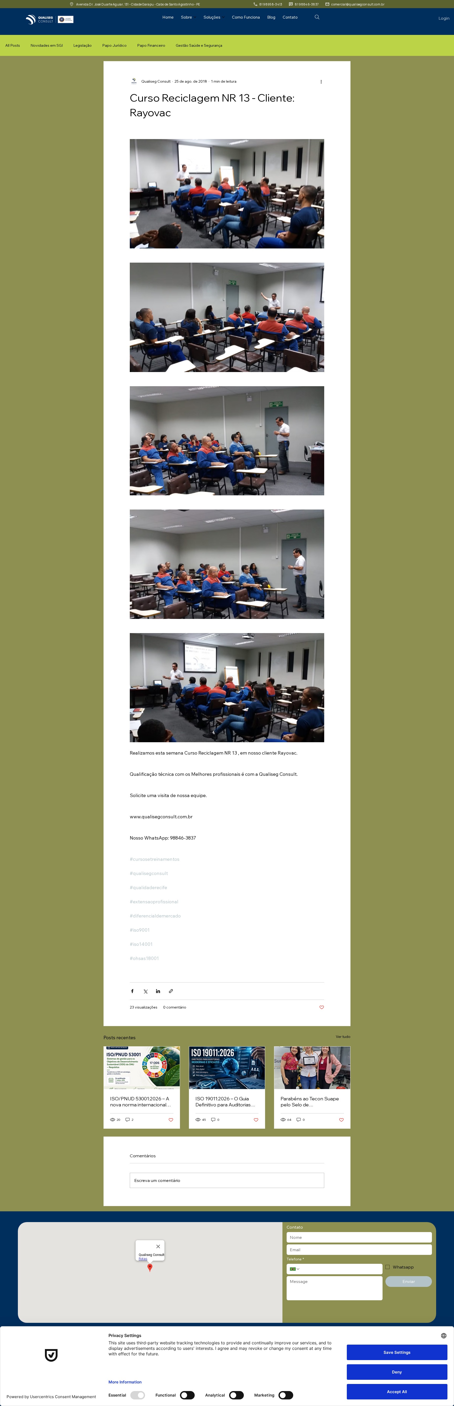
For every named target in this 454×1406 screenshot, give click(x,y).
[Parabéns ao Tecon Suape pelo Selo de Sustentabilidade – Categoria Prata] (312, 1068)
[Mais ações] (321, 81)
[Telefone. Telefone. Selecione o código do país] (295, 1269)
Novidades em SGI (46, 45)
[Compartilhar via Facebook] (132, 991)
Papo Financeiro (151, 45)
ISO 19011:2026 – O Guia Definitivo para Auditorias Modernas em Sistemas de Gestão (225, 1102)
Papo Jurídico (114, 45)
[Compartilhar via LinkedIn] (158, 991)
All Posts (12, 45)
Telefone (295, 1259)
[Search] (317, 17)
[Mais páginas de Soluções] (223, 17)
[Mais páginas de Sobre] (195, 17)
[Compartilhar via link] (170, 991)
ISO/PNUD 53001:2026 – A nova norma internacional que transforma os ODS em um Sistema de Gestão (140, 1102)
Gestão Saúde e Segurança (199, 45)
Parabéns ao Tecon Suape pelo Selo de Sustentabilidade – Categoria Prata (310, 1102)
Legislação (82, 45)
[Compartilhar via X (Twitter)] (145, 991)
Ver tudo (343, 1036)
